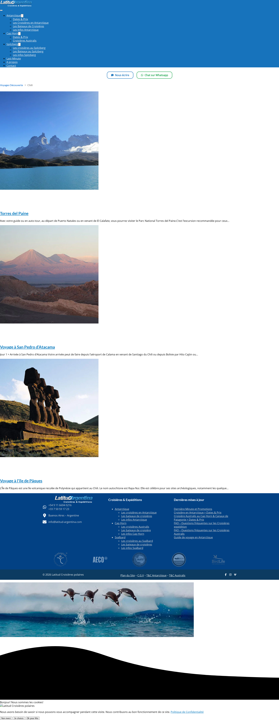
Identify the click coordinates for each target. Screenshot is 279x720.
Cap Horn (120, 523)
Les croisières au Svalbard (137, 541)
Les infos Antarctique (134, 519)
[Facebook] (225, 574)
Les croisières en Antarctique (139, 512)
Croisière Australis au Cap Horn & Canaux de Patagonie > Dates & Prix (201, 517)
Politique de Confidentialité (187, 712)
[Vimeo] (235, 574)
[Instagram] (230, 574)
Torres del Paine (14, 213)
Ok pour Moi (32, 718)
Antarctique (122, 509)
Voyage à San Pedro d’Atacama (27, 346)
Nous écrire (122, 75)
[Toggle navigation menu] (1, 10)
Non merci (6, 718)
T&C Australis (177, 575)
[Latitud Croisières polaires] (16, 6)
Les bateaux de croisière (136, 530)
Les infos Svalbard (132, 548)
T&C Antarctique (156, 575)
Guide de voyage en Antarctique (193, 537)
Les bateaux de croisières (136, 516)
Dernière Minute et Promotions (193, 509)
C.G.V (140, 575)
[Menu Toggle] (22, 15)
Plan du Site (127, 575)
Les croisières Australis (135, 527)
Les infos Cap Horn (132, 534)
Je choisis (19, 718)
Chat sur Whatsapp (156, 75)
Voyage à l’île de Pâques (21, 480)
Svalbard (120, 537)
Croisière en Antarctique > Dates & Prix (197, 512)
